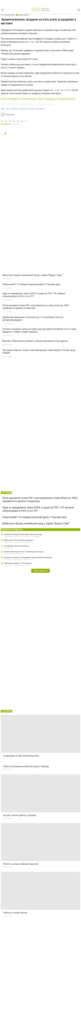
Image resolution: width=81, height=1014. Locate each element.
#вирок (3, 109)
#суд (8, 109)
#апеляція (31, 109)
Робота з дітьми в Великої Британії (20, 864)
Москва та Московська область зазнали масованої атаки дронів (35, 341)
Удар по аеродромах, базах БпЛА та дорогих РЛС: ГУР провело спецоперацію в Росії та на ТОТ (33, 295)
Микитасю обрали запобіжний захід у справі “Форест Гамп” (32, 275)
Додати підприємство (40, 571)
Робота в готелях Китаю (15, 912)
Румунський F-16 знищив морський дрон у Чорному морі (31, 284)
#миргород (23, 109)
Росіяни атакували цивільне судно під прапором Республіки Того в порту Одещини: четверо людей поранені (39, 330)
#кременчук (15, 109)
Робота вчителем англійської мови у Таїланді (26, 766)
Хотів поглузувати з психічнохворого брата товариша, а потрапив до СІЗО (38, 98)
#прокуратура (40, 109)
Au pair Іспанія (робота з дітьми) (19, 815)
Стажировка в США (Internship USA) (21, 755)
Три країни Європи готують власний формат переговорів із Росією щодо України (38, 351)
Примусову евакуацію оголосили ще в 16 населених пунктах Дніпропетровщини (32, 318)
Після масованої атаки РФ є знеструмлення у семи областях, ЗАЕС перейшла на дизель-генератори (35, 307)
